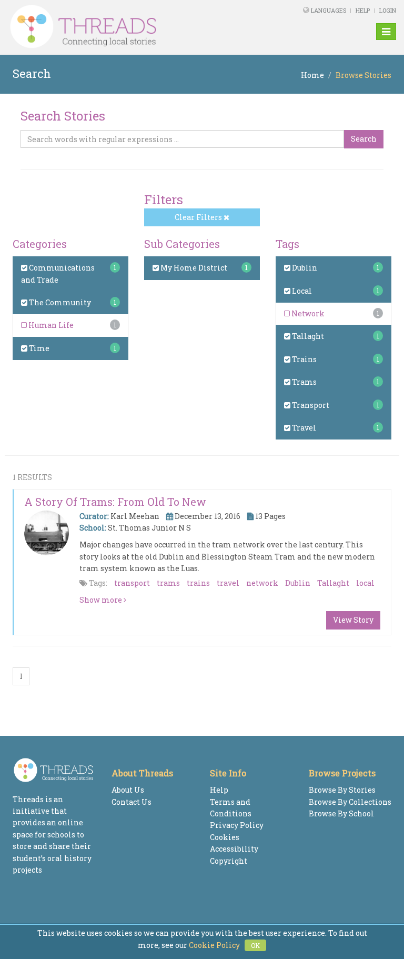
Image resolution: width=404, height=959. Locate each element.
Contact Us (132, 802)
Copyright (228, 861)
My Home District (193, 268)
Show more (101, 600)
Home (312, 75)
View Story (353, 620)
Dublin (303, 268)
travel (228, 583)
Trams (303, 382)
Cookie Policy (214, 945)
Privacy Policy (237, 825)
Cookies (224, 837)
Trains (303, 359)
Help (363, 10)
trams (168, 583)
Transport (309, 405)
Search (364, 139)
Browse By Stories (342, 790)
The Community (59, 302)
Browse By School (341, 813)
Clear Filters (199, 217)
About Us (128, 790)
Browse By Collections (350, 802)
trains (198, 583)
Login (387, 10)
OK (255, 945)
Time (38, 348)
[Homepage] (128, 27)
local (365, 583)
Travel (303, 428)
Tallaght (307, 336)
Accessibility (234, 849)
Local (301, 291)
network (262, 583)
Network (307, 313)
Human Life (50, 325)
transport (132, 583)
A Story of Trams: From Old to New (115, 501)
